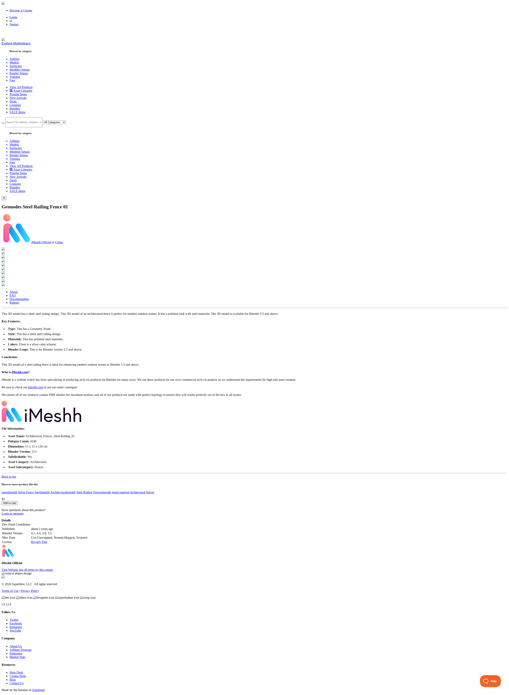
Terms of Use (10, 591)
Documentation (19, 299)
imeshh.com (35, 387)
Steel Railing (84, 492)
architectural (137, 492)
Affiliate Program (20, 650)
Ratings (14, 302)
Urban (59, 242)
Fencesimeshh (102, 492)
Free (12, 80)
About (13, 292)
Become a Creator (21, 10)
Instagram (16, 627)
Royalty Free (39, 542)
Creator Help (18, 676)
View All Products (21, 87)
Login (13, 17)
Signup (14, 24)
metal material (120, 492)
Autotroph (38, 690)
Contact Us (17, 683)
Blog (13, 679)
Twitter (14, 620)
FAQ (13, 295)
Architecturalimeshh (63, 492)
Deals (13, 101)
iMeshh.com (20, 372)
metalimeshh (9, 492)
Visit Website (10, 569)
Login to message (13, 513)
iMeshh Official (41, 242)
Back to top (9, 476)
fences (150, 492)
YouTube (15, 630)
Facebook (16, 623)
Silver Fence (26, 492)
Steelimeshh (42, 492)
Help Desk (16, 672)
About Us (16, 646)
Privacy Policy (30, 591)
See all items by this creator (36, 569)
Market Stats (17, 657)
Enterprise (16, 653)
